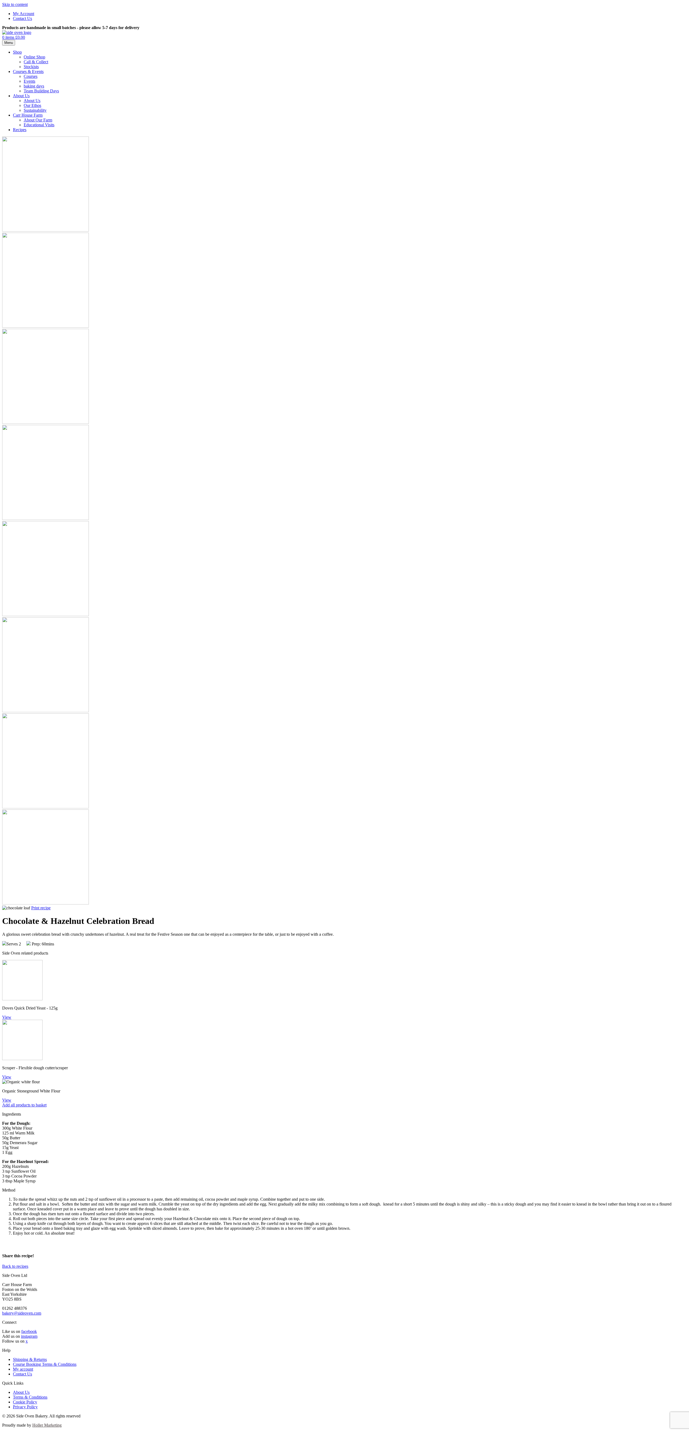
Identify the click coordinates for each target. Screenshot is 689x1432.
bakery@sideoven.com (21, 1313)
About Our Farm (38, 120)
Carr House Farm (28, 115)
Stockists (31, 66)
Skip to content (15, 4)
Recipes (19, 129)
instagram (29, 1336)
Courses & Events (28, 71)
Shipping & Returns (30, 1359)
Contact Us (22, 18)
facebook (29, 1331)
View (6, 1017)
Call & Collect (36, 62)
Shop (17, 52)
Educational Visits (39, 125)
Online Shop (34, 57)
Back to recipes (15, 1266)
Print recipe (41, 908)
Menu (8, 43)
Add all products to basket (24, 1105)
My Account (23, 13)
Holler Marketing (47, 1425)
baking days (34, 86)
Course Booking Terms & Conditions (44, 1364)
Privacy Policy (25, 1407)
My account (23, 1369)
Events (29, 81)
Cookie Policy (25, 1402)
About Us (21, 95)
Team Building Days (41, 91)
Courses (30, 76)
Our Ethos (32, 105)
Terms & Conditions (30, 1397)
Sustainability (35, 110)
